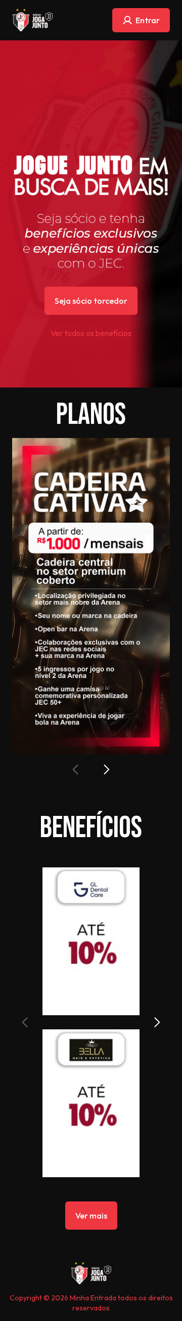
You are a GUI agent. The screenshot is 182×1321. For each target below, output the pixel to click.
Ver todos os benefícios (91, 333)
